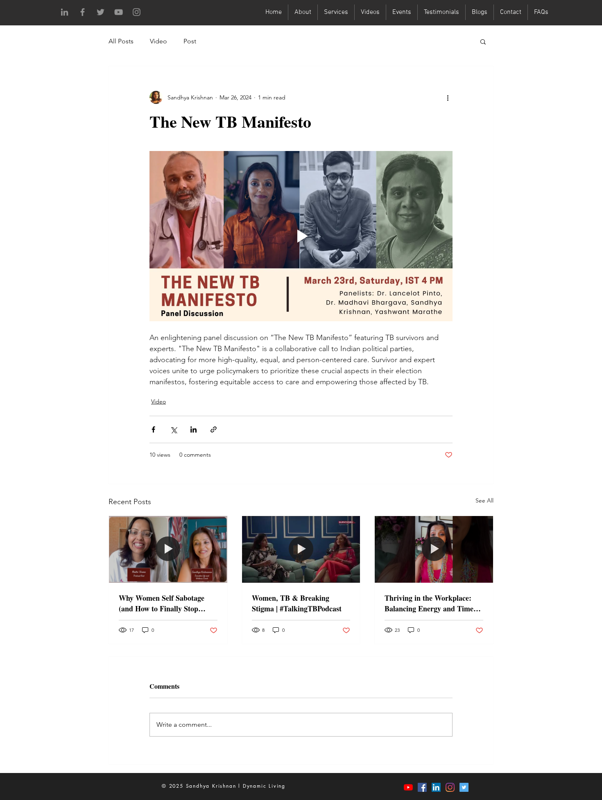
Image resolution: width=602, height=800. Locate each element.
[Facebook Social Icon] (422, 787)
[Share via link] (213, 429)
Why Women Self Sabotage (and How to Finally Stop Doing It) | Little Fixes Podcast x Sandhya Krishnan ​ (167, 603)
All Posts (121, 41)
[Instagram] (136, 12)
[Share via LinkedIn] (193, 429)
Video (158, 41)
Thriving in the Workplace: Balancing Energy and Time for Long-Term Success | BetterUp (429, 603)
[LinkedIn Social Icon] (436, 787)
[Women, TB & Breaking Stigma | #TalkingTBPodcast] (301, 549)
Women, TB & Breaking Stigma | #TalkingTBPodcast (297, 603)
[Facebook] (82, 12)
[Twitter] (100, 12)
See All (484, 500)
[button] (483, 41)
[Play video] (301, 236)
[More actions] (448, 97)
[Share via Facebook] (153, 429)
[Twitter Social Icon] (463, 787)
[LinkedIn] (64, 12)
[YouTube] (118, 12)
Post (189, 41)
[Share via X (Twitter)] (173, 429)
